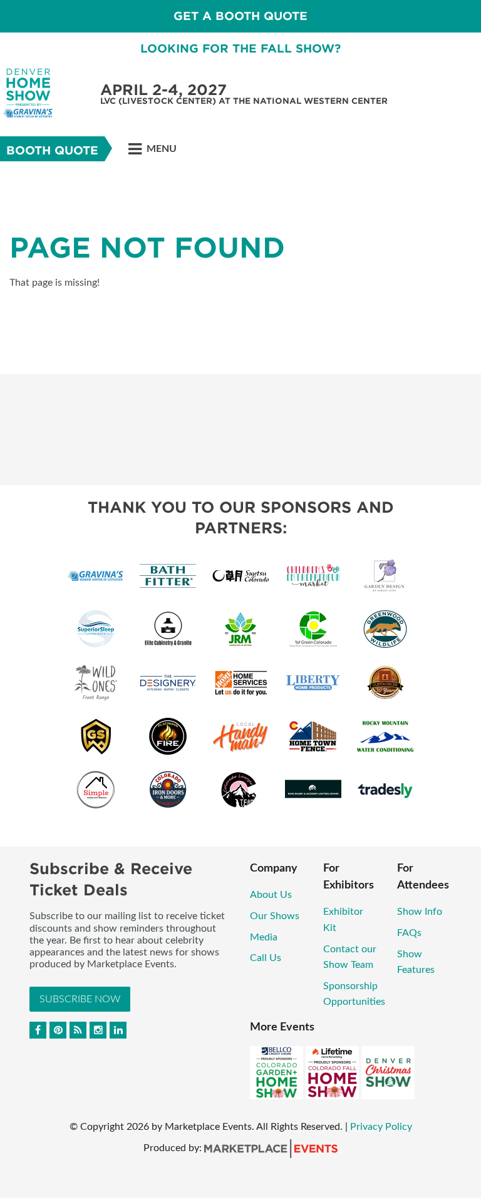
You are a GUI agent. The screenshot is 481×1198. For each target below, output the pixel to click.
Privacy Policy (381, 1127)
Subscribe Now (79, 999)
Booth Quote (52, 150)
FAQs (409, 933)
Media (263, 937)
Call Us (265, 958)
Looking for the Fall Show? (240, 48)
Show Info (419, 912)
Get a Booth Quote (240, 16)
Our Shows (274, 916)
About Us (271, 895)
